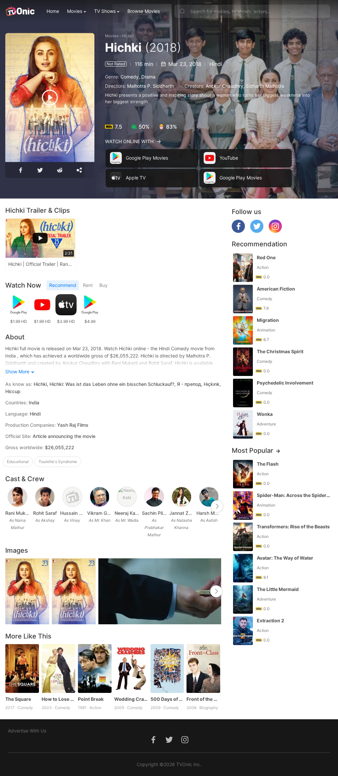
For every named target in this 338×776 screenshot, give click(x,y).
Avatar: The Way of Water (285, 558)
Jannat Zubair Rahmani (181, 513)
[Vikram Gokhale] (100, 497)
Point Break (91, 699)
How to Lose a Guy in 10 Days (58, 699)
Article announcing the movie (64, 436)
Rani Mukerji (17, 513)
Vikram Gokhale (99, 513)
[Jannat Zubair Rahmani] (181, 497)
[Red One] (243, 267)
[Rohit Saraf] (45, 497)
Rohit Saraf (45, 513)
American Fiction (276, 289)
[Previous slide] (10, 506)
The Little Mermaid (278, 589)
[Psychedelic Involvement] (243, 393)
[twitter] (256, 231)
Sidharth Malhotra (265, 86)
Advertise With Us (27, 730)
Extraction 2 (270, 620)
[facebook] (238, 231)
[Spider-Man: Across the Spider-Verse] (243, 505)
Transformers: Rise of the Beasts (293, 526)
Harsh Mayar (208, 513)
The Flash (268, 464)
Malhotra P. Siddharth (150, 86)
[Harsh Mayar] (209, 497)
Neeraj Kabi (127, 513)
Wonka (265, 414)
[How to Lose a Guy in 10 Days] (58, 668)
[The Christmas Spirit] (243, 361)
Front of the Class (203, 699)
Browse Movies (143, 11)
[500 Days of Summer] (167, 668)
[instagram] (275, 231)
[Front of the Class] (203, 668)
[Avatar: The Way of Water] (243, 568)
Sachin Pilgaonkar (154, 513)
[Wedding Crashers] (131, 668)
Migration (268, 320)
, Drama (147, 76)
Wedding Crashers (131, 699)
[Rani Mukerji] (17, 497)
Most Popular (252, 450)
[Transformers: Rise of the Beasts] (243, 536)
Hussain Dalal (72, 513)
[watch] (50, 98)
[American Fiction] (243, 299)
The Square (18, 699)
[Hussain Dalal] (72, 497)
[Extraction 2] (243, 630)
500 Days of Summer (167, 699)
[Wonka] (243, 424)
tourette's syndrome (58, 461)
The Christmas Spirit (280, 351)
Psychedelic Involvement (285, 383)
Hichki (128, 35)
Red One (266, 257)
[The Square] (22, 668)
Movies (74, 11)
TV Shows (105, 11)
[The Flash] (243, 474)
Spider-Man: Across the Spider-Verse (294, 495)
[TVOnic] (20, 11)
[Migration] (243, 330)
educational (18, 461)
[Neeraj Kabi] (127, 497)
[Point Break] (95, 668)
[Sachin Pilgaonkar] (154, 497)
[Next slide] (217, 506)
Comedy (129, 76)
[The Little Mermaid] (243, 599)
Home (53, 11)
